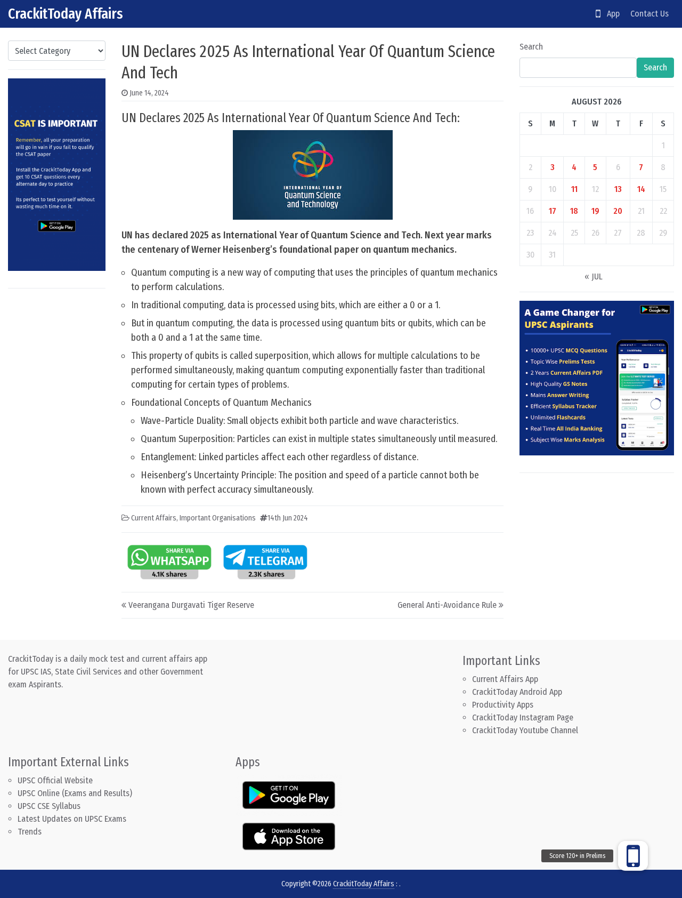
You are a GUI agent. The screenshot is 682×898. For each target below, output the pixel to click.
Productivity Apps (502, 705)
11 (574, 189)
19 (595, 211)
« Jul (593, 276)
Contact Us (649, 14)
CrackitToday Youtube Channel (525, 730)
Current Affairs (153, 518)
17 (552, 211)
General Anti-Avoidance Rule (447, 605)
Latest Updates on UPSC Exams (72, 819)
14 (641, 189)
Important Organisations (218, 518)
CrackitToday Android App (517, 692)
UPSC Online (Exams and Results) (75, 793)
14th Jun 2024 (287, 518)
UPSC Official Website (55, 780)
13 (618, 189)
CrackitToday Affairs (65, 13)
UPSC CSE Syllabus (50, 806)
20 (617, 211)
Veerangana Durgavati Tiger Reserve (191, 605)
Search (531, 47)
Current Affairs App (505, 679)
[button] (633, 856)
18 (574, 211)
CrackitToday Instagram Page (522, 717)
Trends (30, 832)
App (610, 14)
